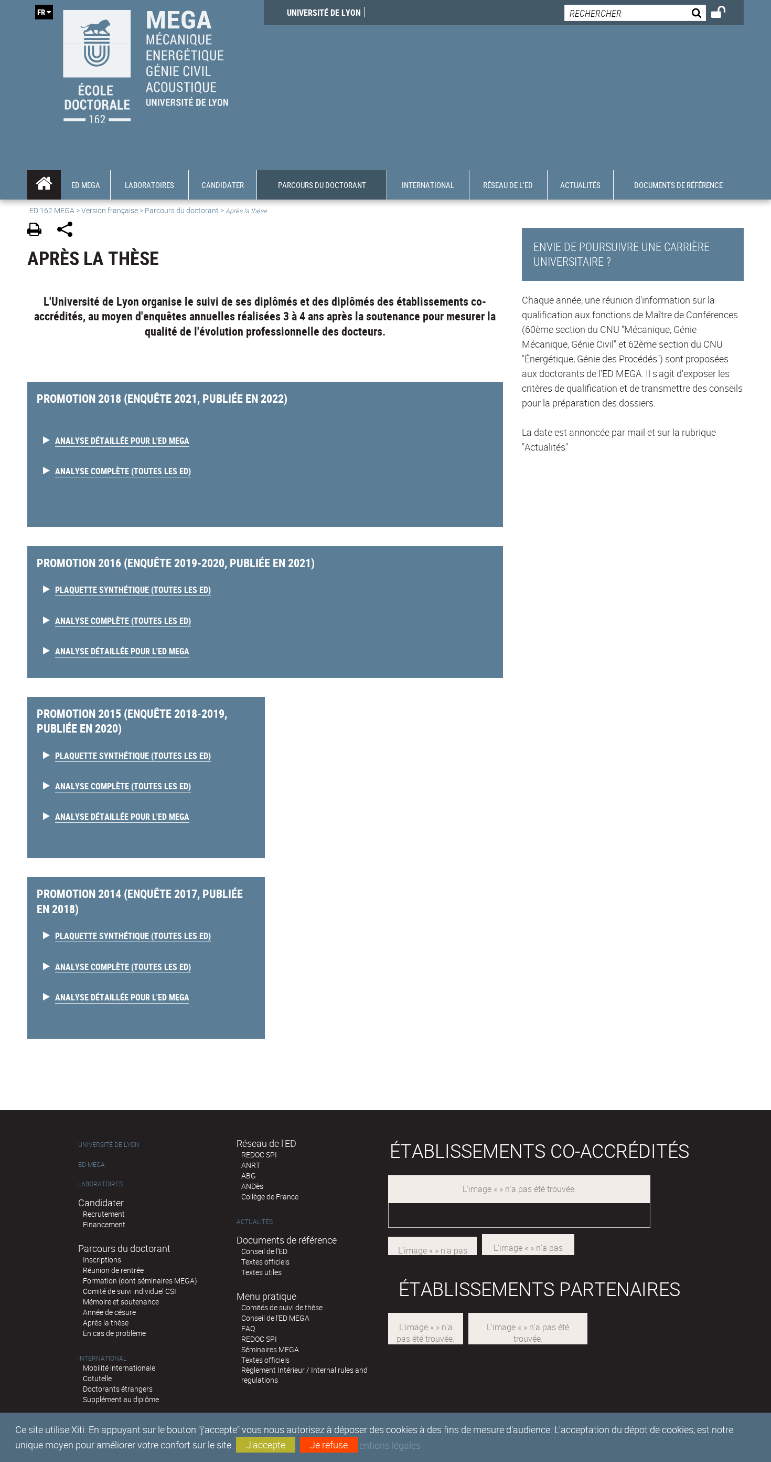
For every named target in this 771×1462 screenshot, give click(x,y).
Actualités (255, 1221)
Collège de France (269, 1197)
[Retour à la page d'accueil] (145, 64)
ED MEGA (91, 1164)
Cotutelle (97, 1378)
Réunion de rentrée (113, 1270)
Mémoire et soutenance (121, 1302)
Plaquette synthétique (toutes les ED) (133, 590)
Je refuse (329, 1444)
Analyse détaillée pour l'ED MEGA (122, 440)
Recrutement (104, 1214)
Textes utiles (261, 1272)
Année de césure (109, 1312)
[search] (635, 13)
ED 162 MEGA (51, 210)
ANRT (250, 1165)
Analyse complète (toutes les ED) (123, 471)
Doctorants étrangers (118, 1389)
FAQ (248, 1328)
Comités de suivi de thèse (282, 1307)
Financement (104, 1224)
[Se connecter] (725, 14)
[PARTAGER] (68, 230)
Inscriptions (102, 1260)
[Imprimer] (38, 230)
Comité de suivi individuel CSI (129, 1291)
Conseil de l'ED (264, 1251)
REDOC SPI (259, 1155)
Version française (109, 210)
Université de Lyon (324, 12)
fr (41, 12)
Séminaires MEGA (270, 1349)
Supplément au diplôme (121, 1399)
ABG (248, 1176)
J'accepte (265, 1444)
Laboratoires (100, 1183)
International (102, 1358)
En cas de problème (114, 1333)
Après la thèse (105, 1323)
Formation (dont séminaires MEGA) (140, 1281)
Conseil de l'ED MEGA (275, 1318)
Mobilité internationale (119, 1368)
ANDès (252, 1186)
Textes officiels (265, 1262)
